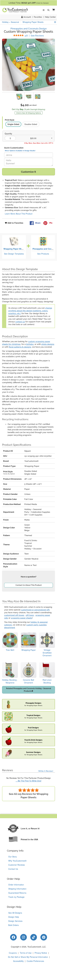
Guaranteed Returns (17, 892)
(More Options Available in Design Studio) (20, 151)
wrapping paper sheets (21, 618)
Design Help (13, 916)
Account (27, 17)
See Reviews (34, 35)
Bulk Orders (13, 925)
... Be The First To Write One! (28, 780)
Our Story (12, 856)
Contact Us (13, 869)
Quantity (8, 133)
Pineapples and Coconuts (45, 248)
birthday (30, 344)
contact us (20, 322)
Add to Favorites (15, 222)
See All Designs (15, 912)
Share (38, 222)
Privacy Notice (41, 952)
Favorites (38, 17)
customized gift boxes (14, 615)
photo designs (47, 344)
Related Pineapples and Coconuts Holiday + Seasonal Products (28, 689)
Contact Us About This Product (28, 585)
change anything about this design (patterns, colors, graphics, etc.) (30, 311)
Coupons (13, 952)
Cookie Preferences (35, 961)
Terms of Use (26, 952)
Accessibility (18, 961)
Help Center (50, 17)
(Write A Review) (45, 771)
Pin (50, 222)
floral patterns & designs (20, 347)
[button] (53, 10)
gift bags (30, 615)
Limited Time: (29, 3)
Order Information (16, 884)
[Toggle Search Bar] (48, 10)
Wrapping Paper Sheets (14, 248)
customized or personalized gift (35, 610)
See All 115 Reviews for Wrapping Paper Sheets (28, 795)
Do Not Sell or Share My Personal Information (28, 957)
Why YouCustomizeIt (17, 860)
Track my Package (16, 897)
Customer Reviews (16, 864)
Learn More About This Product (18, 213)
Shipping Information (17, 888)
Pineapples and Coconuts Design (29, 28)
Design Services (15, 921)
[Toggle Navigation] (44, 10)
